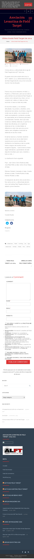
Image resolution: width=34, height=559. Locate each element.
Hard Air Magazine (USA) (13, 522)
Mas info (15, 7)
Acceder (5, 465)
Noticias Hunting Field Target (16, 489)
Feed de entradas (7, 469)
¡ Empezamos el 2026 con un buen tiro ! (13, 409)
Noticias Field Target (12, 483)
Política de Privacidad (20, 555)
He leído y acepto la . (18, 324)
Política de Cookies (16, 557)
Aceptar (28, 5)
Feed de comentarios (8, 473)
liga (29, 243)
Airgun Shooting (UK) (12, 542)
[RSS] (32, 11)
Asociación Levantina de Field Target (17, 21)
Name (8, 301)
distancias (10, 243)
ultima (28, 246)
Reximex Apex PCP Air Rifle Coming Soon (14, 534)
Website (9, 315)
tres (24, 246)
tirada (19, 246)
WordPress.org (7, 477)
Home (7, 41)
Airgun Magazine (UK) (12, 501)
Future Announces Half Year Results (12, 514)
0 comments (14, 66)
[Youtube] (28, 11)
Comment (9, 281)
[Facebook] (25, 11)
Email (8, 308)
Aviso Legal (9, 555)
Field (15, 243)
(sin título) (4, 415)
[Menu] (30, 17)
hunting (21, 243)
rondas (14, 246)
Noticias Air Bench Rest (13, 495)
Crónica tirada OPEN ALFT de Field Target (13, 419)
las (25, 243)
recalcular (8, 246)
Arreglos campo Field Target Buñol (25, 263)
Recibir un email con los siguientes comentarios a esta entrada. (16, 354)
